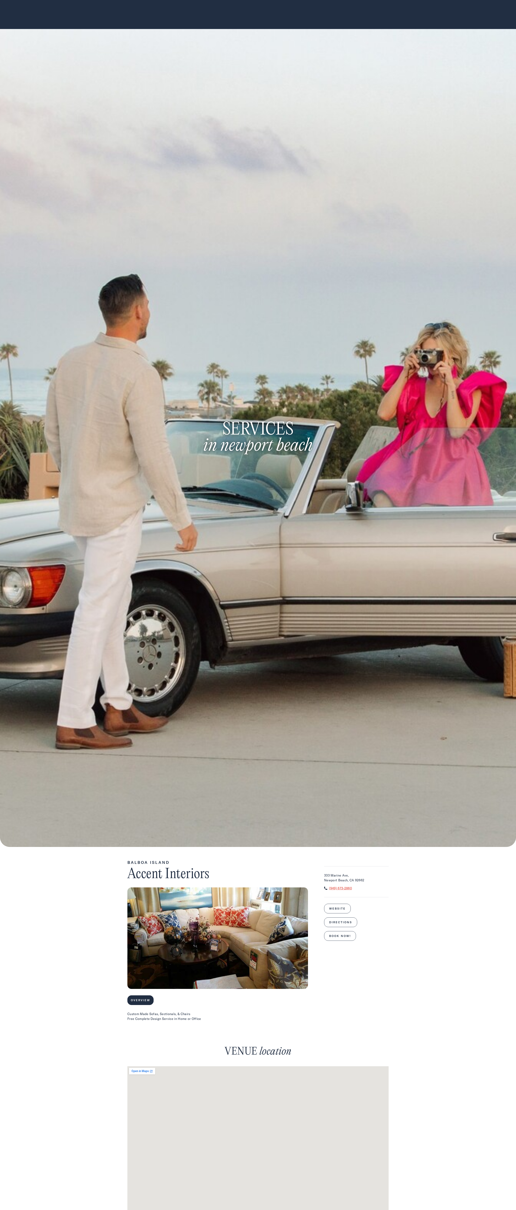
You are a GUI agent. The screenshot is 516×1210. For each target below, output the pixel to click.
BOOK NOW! (340, 936)
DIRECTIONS (340, 922)
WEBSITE (337, 908)
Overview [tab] (140, 1000)
